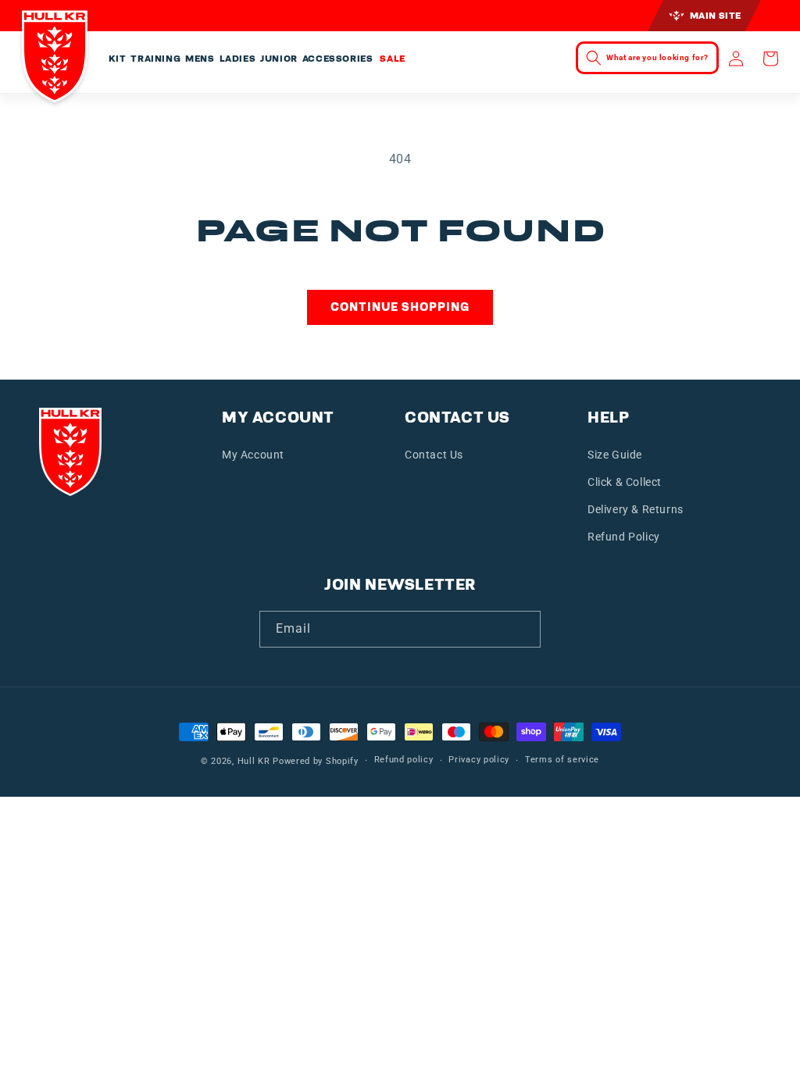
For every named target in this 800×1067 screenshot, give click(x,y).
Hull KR (254, 761)
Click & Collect (625, 482)
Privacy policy (478, 760)
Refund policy (404, 760)
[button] (117, 59)
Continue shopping (400, 307)
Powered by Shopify (316, 761)
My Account (253, 454)
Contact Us (434, 454)
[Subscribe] (522, 629)
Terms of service (562, 760)
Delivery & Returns (636, 509)
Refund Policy (624, 536)
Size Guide (615, 454)
